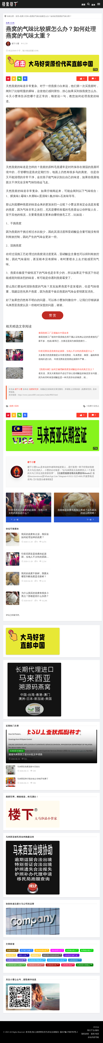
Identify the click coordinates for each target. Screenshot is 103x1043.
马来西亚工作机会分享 (16, 960)
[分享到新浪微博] (8, 78)
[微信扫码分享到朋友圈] (19, 78)
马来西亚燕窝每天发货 (57, 960)
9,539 (25, 44)
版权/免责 (95, 1034)
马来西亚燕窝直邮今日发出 (28, 767)
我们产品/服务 (93, 1030)
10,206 (44, 601)
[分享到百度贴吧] (25, 78)
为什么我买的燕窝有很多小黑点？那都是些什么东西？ (35, 595)
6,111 (44, 581)
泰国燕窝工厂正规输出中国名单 (53, 333)
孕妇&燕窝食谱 (42, 950)
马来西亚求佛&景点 (37, 960)
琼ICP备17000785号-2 (69, 1032)
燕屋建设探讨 (72, 950)
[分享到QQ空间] (14, 78)
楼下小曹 (15, 44)
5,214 (44, 561)
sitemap (96, 1027)
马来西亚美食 (68, 965)
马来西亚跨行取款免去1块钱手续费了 (32, 779)
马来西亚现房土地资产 (16, 965)
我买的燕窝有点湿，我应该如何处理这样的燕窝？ (35, 536)
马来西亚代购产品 (71, 955)
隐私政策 (85, 1034)
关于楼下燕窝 (26, 950)
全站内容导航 (93, 1037)
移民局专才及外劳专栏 (52, 955)
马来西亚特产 (75, 960)
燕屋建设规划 (86, 950)
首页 (17, 16)
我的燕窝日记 (57, 950)
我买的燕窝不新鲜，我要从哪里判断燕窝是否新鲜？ (35, 575)
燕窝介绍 (11, 955)
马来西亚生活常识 (35, 965)
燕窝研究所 (33, 389)
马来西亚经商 (53, 965)
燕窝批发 (36, 955)
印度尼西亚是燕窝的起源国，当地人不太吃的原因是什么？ (66, 351)
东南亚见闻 (12, 950)
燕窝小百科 (24, 16)
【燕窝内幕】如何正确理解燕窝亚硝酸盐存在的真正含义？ (66, 369)
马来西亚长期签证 (84, 965)
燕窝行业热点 (93, 406)
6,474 (44, 542)
